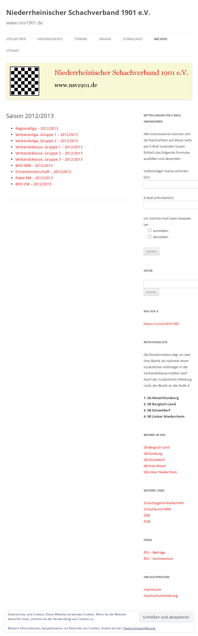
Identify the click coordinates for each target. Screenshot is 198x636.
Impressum (152, 589)
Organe (105, 39)
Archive (160, 39)
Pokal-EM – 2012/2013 (34, 177)
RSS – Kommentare (158, 558)
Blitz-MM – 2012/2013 (34, 165)
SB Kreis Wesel (155, 465)
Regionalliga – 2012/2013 (36, 128)
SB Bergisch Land (157, 447)
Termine (80, 39)
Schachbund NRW (157, 509)
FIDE (147, 521)
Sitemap (12, 50)
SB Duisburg (153, 453)
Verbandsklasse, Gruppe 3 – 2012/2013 (48, 159)
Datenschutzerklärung (161, 595)
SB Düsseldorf (154, 459)
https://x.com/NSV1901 (161, 323)
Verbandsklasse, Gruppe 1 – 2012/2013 (48, 146)
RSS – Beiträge (154, 552)
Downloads (133, 39)
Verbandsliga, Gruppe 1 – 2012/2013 (46, 134)
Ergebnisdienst (50, 39)
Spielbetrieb (16, 39)
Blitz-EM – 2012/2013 (33, 184)
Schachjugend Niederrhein (164, 503)
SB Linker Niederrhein (160, 472)
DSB (147, 515)
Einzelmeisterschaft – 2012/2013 (43, 171)
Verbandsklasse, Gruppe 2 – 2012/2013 (48, 153)
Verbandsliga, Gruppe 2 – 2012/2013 (46, 140)
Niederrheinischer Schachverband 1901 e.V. (78, 12)
